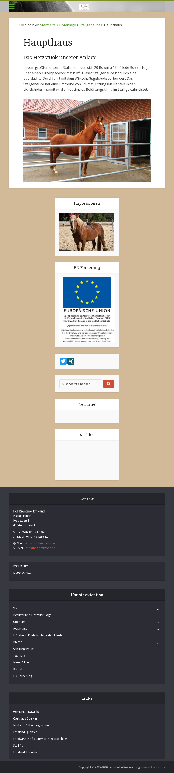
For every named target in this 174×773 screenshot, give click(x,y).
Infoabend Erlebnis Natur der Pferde (38, 635)
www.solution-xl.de (153, 767)
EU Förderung (22, 676)
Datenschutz (22, 572)
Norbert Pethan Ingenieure (31, 725)
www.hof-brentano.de (40, 543)
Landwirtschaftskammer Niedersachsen (40, 739)
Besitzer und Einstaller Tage (32, 615)
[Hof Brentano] (84, 6)
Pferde (17, 642)
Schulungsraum (23, 649)
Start (16, 608)
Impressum (21, 566)
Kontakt (18, 669)
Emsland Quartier (25, 732)
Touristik (19, 656)
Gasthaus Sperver (25, 718)
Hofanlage (20, 628)
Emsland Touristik (25, 752)
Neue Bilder (21, 662)
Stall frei (18, 745)
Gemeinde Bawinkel (26, 712)
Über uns (19, 622)
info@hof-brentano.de (40, 548)
